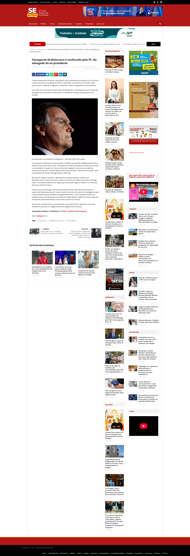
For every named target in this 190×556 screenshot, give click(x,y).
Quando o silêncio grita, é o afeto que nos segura (148, 279)
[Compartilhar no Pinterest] (56, 74)
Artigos (86, 553)
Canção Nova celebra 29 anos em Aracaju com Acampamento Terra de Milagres (114, 225)
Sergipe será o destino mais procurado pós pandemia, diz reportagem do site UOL (148, 244)
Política (43, 24)
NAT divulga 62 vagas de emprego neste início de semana (114, 343)
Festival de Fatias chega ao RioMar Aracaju (79, 44)
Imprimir (89, 69)
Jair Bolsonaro (66, 67)
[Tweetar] (47, 74)
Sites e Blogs (72, 2)
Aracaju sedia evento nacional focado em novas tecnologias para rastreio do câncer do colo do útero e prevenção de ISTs (114, 110)
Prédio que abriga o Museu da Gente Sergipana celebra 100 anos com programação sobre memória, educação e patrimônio (114, 254)
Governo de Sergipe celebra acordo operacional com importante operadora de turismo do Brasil (148, 258)
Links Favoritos (45, 2)
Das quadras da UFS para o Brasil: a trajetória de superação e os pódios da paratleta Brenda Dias (148, 398)
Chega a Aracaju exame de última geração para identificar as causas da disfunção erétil (148, 310)
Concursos (100, 24)
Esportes (79, 24)
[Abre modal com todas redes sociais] (65, 74)
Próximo (84, 229)
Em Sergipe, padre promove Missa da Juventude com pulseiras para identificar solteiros (114, 491)
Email (97, 69)
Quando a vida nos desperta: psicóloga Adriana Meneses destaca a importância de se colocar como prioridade (148, 295)
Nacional (54, 67)
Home (44, 553)
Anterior (46, 229)
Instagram (83, 211)
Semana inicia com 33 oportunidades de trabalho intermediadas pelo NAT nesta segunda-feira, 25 (114, 318)
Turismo (165, 553)
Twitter (64, 211)
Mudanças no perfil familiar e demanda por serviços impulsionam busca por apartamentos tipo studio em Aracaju (147, 355)
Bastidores (139, 553)
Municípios (33, 24)
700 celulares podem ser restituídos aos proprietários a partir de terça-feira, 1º (124, 44)
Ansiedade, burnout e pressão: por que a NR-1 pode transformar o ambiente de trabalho (147, 340)
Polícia (52, 24)
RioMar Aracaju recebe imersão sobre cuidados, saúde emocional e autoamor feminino (114, 166)
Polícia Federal (91, 67)
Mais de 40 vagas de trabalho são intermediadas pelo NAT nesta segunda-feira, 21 (114, 369)
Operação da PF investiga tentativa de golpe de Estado (52, 232)
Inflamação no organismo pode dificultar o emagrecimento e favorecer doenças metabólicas (148, 370)
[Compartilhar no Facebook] (40, 74)
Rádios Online (33, 2)
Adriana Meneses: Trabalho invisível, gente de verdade (148, 321)
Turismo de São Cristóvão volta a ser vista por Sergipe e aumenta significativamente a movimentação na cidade (148, 218)
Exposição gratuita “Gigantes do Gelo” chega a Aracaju (112, 140)
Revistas (62, 2)
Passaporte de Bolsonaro (78, 67)
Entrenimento (104, 553)
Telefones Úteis (83, 2)
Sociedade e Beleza (65, 24)
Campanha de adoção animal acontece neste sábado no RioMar (86, 273)
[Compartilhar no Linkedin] (60, 74)
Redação (40, 216)
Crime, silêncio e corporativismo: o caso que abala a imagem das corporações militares (147, 385)
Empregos (89, 24)
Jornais (54, 2)
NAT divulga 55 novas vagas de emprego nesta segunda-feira (114, 393)
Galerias (157, 553)
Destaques (47, 67)
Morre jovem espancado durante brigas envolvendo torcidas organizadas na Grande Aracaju (79, 234)
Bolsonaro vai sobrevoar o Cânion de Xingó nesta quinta (148, 232)
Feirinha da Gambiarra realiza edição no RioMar (114, 191)
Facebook (71, 211)
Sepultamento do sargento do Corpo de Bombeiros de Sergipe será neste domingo (42, 270)
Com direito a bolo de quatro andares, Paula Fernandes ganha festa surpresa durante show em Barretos (65, 271)
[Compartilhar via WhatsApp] (52, 74)
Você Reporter (53, 553)
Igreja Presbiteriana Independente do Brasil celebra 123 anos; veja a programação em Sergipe (114, 463)
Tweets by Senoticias (136, 152)
